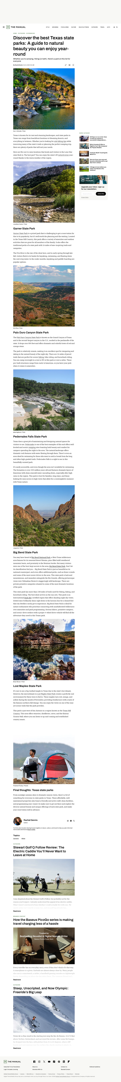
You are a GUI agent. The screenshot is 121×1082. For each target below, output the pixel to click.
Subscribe (101, 194)
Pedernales (29, 444)
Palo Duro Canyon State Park (28, 337)
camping (32, 447)
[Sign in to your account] (114, 27)
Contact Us (64, 1067)
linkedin (71, 821)
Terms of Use (51, 1074)
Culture (73, 27)
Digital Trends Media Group (11, 1074)
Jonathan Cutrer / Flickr (20, 224)
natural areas (63, 155)
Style (48, 27)
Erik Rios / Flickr (18, 328)
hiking (41, 357)
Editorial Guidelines (95, 1067)
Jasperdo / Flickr (18, 548)
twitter (74, 821)
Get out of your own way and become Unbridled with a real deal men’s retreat (98, 161)
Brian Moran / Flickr (19, 682)
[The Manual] (16, 27)
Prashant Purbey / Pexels (20, 786)
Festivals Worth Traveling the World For (98, 153)
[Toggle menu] (4, 27)
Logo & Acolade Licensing (11, 1069)
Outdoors (94, 27)
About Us (35, 1067)
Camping (16, 839)
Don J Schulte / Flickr (19, 131)
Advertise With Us (37, 1069)
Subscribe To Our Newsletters (12, 1067)
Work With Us (30, 1074)
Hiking (23, 839)
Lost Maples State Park (46, 694)
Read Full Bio (31, 829)
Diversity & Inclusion (41, 1074)
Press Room (70, 1074)
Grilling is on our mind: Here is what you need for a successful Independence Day (98, 139)
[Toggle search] (117, 27)
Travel (102, 27)
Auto (108, 27)
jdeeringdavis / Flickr (19, 432)
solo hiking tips (60, 141)
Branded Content (19, 916)
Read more (17, 911)
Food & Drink (65, 27)
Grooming (55, 27)
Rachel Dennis (19, 65)
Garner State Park (20, 233)
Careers (22, 1074)
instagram (68, 821)
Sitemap (77, 1074)
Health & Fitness (84, 27)
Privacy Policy (84, 197)
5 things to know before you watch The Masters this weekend (98, 168)
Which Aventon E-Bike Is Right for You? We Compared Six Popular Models (98, 146)
